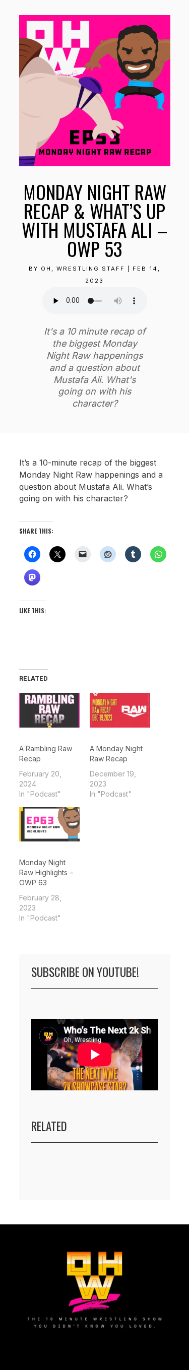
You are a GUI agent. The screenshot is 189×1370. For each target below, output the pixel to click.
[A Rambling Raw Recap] (49, 710)
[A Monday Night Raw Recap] (120, 710)
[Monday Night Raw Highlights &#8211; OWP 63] (49, 824)
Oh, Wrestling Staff (83, 268)
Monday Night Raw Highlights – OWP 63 (46, 872)
